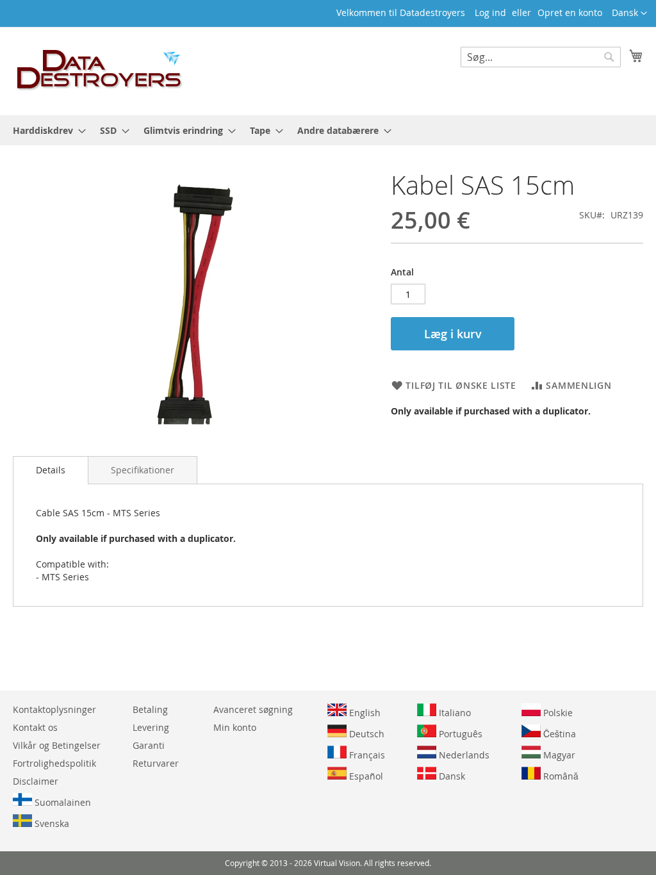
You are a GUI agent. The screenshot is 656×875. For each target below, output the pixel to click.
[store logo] (100, 70)
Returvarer (156, 763)
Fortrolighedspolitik (54, 763)
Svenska (50, 823)
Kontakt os (35, 727)
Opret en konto (569, 12)
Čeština (558, 734)
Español (365, 776)
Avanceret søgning (253, 709)
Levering (151, 727)
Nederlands (462, 755)
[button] (629, 13)
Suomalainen (61, 802)
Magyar (558, 755)
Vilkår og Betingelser (57, 745)
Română (559, 776)
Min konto (234, 727)
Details (50, 470)
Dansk (450, 776)
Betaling (150, 709)
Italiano (453, 713)
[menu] (328, 130)
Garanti (149, 745)
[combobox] (541, 57)
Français (366, 755)
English (364, 713)
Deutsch (365, 734)
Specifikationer (142, 470)
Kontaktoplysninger (54, 709)
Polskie (557, 713)
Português (459, 734)
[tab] (50, 470)
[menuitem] (45, 130)
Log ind (490, 12)
